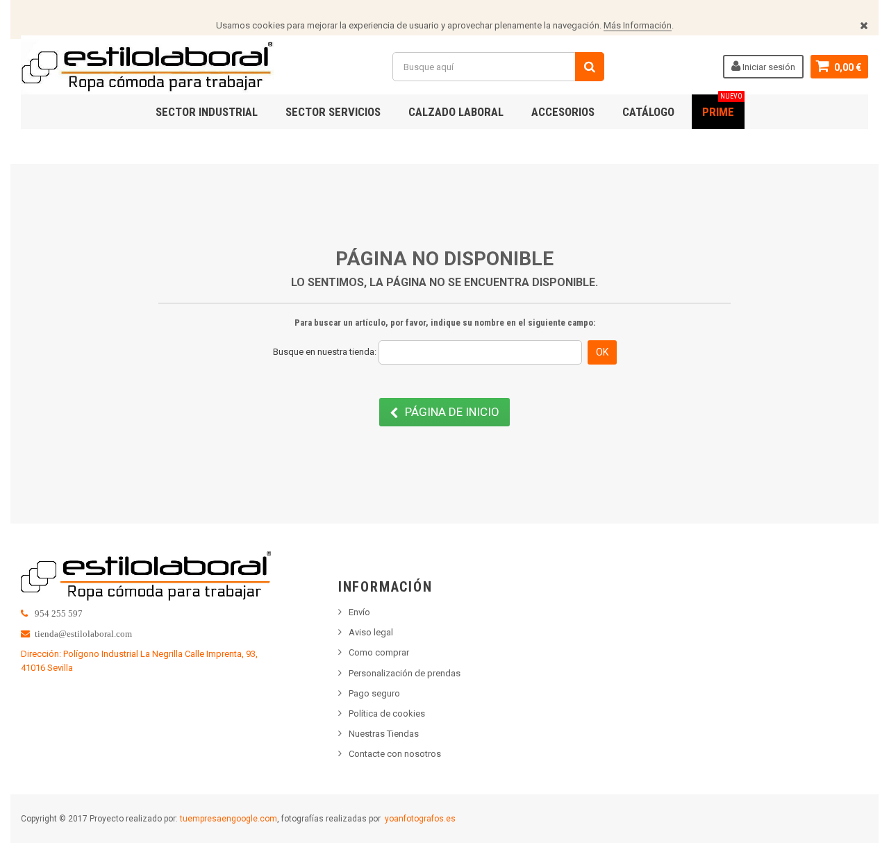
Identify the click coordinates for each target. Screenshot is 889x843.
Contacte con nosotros (395, 754)
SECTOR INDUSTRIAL (207, 112)
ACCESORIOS (563, 112)
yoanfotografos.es (420, 819)
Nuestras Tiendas (384, 733)
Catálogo (648, 112)
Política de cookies (387, 713)
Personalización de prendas (404, 673)
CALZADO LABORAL (456, 112)
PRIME (722, 106)
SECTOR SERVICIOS (333, 112)
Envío (359, 612)
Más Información (638, 25)
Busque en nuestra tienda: (324, 352)
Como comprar (379, 652)
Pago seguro (374, 693)
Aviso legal (371, 632)
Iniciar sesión (767, 67)
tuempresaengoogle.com (228, 819)
